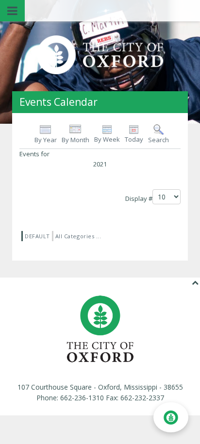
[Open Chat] (170, 417)
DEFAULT (37, 236)
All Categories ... (78, 236)
